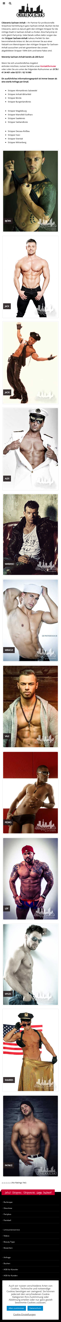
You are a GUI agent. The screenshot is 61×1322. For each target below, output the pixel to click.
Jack (7, 306)
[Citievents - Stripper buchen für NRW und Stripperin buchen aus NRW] (30, 10)
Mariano (9, 563)
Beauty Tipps (9, 1242)
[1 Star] (2, 1183)
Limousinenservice (12, 1229)
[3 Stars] (6, 1183)
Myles (8, 993)
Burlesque (8, 1202)
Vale (7, 736)
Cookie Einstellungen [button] (24, 1314)
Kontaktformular (48, 66)
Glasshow (8, 1208)
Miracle (9, 650)
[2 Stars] (4, 1183)
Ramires (9, 1079)
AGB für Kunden (11, 1275)
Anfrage (7, 1257)
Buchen (7, 1263)
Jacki (7, 392)
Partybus (7, 1214)
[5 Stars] (10, 1183)
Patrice (8, 1165)
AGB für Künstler (11, 1269)
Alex (7, 478)
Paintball (7, 1220)
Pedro (8, 822)
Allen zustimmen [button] (16, 1308)
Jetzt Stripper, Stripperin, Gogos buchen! (28, 1192)
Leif (6, 908)
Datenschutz (35, 1308)
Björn (8, 220)
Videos (6, 1235)
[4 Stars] (8, 1183)
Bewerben (8, 1248)
